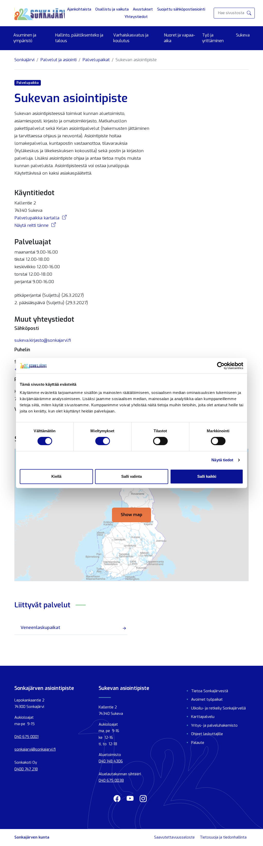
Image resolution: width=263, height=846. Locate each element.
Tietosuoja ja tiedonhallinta (223, 837)
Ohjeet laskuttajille (207, 733)
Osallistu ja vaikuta (112, 9)
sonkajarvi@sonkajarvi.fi (35, 749)
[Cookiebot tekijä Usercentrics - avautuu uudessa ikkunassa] (220, 366)
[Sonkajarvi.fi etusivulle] (39, 13)
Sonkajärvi (24, 60)
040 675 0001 (26, 736)
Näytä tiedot (222, 460)
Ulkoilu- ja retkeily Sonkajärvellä (218, 708)
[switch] (102, 441)
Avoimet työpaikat (207, 699)
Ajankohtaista (79, 9)
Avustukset (143, 9)
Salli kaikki (206, 476)
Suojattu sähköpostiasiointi (181, 9)
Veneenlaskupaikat (40, 628)
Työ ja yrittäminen (213, 37)
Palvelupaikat (96, 60)
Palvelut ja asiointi (58, 60)
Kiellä (56, 476)
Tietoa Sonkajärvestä (209, 691)
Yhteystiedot (136, 16)
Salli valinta (131, 476)
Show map (131, 515)
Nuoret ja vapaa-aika (179, 37)
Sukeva (243, 35)
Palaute (197, 742)
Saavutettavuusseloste (174, 837)
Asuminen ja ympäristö (24, 37)
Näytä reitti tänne (32, 225)
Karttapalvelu (202, 716)
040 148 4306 (111, 761)
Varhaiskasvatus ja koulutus (130, 37)
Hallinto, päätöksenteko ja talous (79, 37)
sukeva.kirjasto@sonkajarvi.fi (42, 340)
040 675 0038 (111, 780)
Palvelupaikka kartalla (37, 218)
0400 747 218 (26, 769)
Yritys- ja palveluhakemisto (214, 725)
